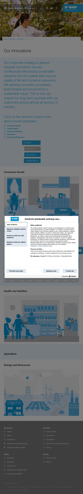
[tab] (16, 224)
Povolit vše (70, 271)
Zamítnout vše (51, 271)
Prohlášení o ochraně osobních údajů (41, 246)
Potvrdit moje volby (16, 271)
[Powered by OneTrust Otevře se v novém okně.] (69, 276)
